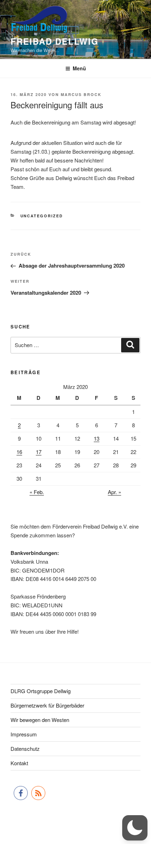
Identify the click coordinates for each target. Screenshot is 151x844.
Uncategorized (41, 215)
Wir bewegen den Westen (40, 719)
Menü (79, 68)
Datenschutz (25, 748)
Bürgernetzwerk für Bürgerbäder (47, 705)
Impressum (24, 734)
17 (38, 451)
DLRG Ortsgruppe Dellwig (41, 691)
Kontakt (19, 763)
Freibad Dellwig (55, 41)
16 (19, 451)
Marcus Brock (81, 94)
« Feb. (36, 491)
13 (96, 438)
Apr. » (114, 491)
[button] (134, 827)
